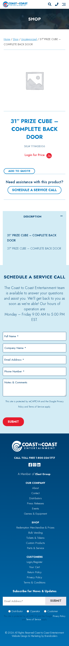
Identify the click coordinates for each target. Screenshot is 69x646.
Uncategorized (29, 39)
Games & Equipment (35, 514)
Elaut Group (42, 474)
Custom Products (35, 543)
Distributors (35, 498)
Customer (52, 611)
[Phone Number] (56, 4)
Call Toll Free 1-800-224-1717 (34, 458)
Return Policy (34, 572)
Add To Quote (19, 171)
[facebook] (30, 465)
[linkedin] (38, 465)
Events (35, 509)
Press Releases (35, 503)
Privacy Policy (34, 577)
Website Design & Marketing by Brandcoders (34, 636)
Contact (35, 493)
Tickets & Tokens (35, 538)
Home (7, 39)
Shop (15, 39)
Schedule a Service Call (34, 190)
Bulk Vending (35, 533)
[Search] (49, 4)
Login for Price (35, 155)
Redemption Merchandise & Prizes (35, 528)
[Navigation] (64, 4)
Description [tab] (32, 216)
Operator (35, 611)
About (35, 488)
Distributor (17, 611)
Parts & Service (35, 548)
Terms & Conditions (34, 582)
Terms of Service (36, 406)
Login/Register (35, 562)
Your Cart (34, 567)
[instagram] (34, 465)
